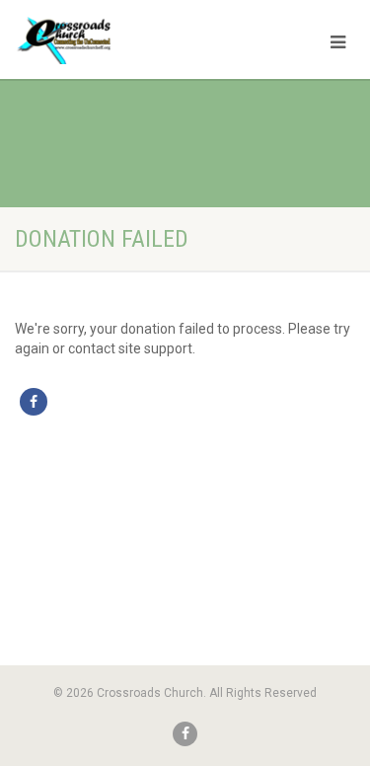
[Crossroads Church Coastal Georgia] (123, 43)
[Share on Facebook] (33, 402)
